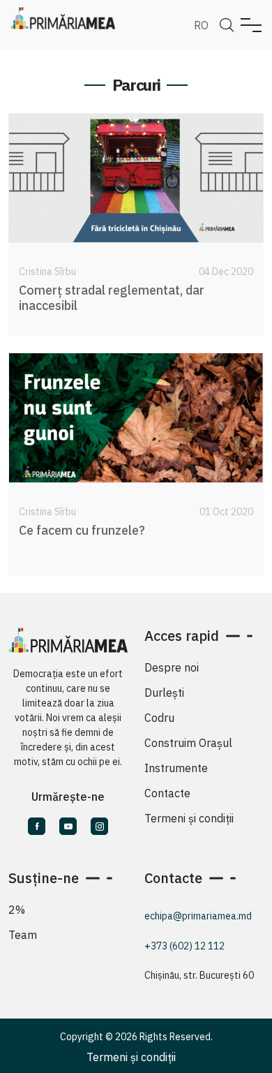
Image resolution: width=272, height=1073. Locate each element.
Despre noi (171, 667)
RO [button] (201, 25)
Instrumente (176, 768)
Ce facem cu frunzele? (82, 530)
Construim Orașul (188, 743)
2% (16, 910)
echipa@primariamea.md (198, 916)
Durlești (164, 693)
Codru (159, 718)
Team (22, 935)
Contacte (167, 793)
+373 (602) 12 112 (184, 946)
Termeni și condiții (189, 818)
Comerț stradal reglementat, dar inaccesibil (111, 297)
